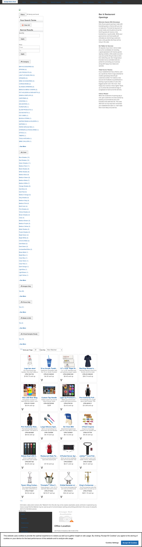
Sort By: (43, 350)
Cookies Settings (112, 543)
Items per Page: (28, 350)
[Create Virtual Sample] (42, 380)
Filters (23, 14)
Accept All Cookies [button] (130, 543)
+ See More (22, 146)
